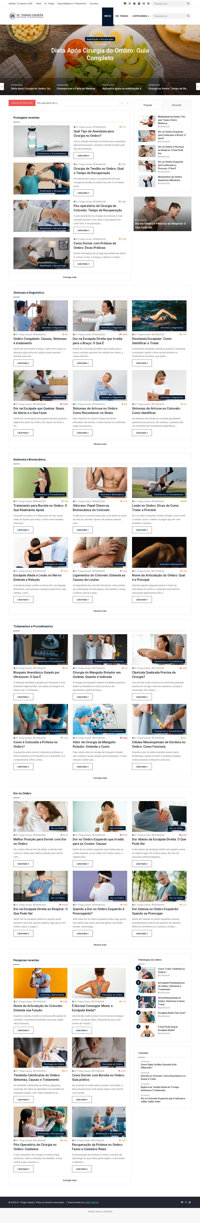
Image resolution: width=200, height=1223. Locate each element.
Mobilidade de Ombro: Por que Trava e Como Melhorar (171, 120)
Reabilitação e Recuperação (100, 39)
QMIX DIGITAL (92, 1202)
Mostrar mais (100, 444)
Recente (176, 105)
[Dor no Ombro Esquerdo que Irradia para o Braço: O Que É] (147, 136)
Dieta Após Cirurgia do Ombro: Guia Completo (100, 54)
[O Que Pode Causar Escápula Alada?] (147, 1031)
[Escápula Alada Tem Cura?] (147, 1017)
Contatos (94, 3)
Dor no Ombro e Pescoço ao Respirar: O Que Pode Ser (171, 150)
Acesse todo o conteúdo (100, 1211)
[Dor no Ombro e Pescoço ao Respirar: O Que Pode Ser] (147, 151)
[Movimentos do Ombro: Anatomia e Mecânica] (147, 181)
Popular (148, 105)
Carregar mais (70, 277)
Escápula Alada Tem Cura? (171, 1013)
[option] (100, 56)
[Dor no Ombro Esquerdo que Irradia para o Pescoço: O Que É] (147, 166)
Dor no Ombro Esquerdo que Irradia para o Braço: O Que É (172, 135)
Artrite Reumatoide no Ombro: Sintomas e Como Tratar (171, 1001)
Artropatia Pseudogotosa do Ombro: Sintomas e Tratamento (171, 986)
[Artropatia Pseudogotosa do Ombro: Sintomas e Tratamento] (147, 987)
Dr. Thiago (49, 3)
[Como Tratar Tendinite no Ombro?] (147, 973)
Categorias (139, 16)
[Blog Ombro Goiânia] (27, 16)
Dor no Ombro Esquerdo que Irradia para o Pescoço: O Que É (170, 165)
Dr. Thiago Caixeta (84, 127)
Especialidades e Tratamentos (71, 3)
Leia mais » (83, 155)
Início (38, 3)
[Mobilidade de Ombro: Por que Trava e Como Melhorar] (147, 121)
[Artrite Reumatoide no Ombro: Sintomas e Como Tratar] (147, 1002)
